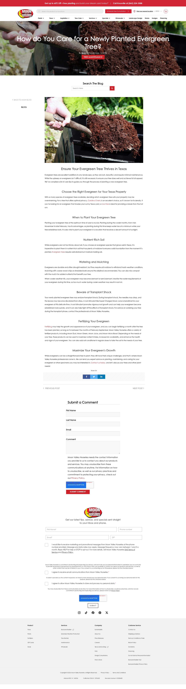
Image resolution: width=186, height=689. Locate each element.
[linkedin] (101, 377)
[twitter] (94, 377)
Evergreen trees (58, 252)
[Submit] (112, 88)
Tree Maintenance (93, 57)
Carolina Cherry (94, 200)
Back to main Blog (22, 100)
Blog (84, 53)
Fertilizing (48, 327)
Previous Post (52, 388)
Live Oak (105, 204)
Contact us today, (98, 363)
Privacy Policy (77, 478)
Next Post (138, 388)
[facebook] (86, 377)
